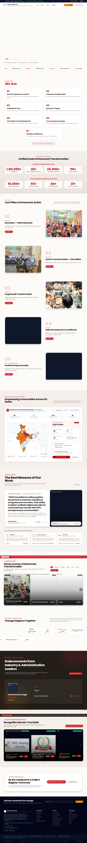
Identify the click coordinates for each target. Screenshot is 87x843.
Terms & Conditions (31, 841)
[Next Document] (80, 735)
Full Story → (77, 513)
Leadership (38, 816)
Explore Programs (25, 39)
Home (37, 5)
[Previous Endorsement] (71, 686)
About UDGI (38, 812)
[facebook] (5, 830)
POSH (45, 841)
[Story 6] (43, 511)
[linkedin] (13, 830)
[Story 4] (41, 511)
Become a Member (73, 816)
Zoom (26, 591)
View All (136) (53, 560)
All (51, 556)
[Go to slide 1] (43, 752)
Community (62, 556)
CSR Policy (57, 841)
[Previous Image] (6, 579)
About (42, 5)
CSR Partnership (56, 823)
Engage (54, 5)
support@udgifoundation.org (18, 1)
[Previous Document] (6, 735)
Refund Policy (39, 841)
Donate (70, 812)
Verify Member (75, 446)
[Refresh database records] (53, 400)
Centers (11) (66, 399)
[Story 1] (38, 511)
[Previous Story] (36, 512)
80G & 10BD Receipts (73, 814)
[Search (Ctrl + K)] (62, 5)
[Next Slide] (17, 44)
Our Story (38, 814)
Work (48, 5)
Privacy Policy (23, 841)
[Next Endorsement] (78, 686)
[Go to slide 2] (6, 44)
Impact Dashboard (56, 821)
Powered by (43, 443)
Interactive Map (59, 399)
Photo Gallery (55, 816)
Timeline (38, 818)
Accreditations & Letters (58, 818)
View (22, 746)
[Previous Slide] (14, 44)
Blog (70, 823)
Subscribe (78, 801)
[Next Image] (80, 579)
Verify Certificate (74, 1)
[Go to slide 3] (8, 44)
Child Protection (51, 841)
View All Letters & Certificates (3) (73, 715)
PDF (26, 746)
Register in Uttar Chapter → (61, 446)
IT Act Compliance (64, 841)
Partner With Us (73, 771)
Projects (77, 556)
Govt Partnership (56, 825)
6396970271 (7, 1)
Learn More (8, 221)
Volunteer (71, 818)
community (56, 556)
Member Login (79, 5)
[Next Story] (46, 512)
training (68, 556)
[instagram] (10, 830)
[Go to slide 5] (11, 44)
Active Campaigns (56, 814)
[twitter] (8, 830)
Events (70, 821)
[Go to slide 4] (10, 44)
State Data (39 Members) (74, 399)
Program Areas (56, 812)
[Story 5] (42, 511)
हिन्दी (82, 1)
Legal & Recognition (40, 821)
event (72, 556)
